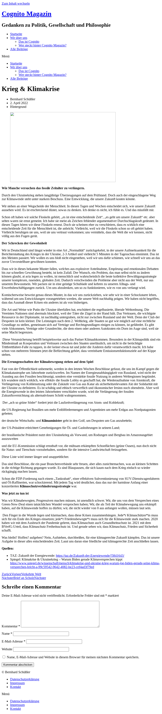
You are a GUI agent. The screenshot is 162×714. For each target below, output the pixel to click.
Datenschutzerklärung (24, 679)
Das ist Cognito (29, 41)
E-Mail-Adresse (13, 641)
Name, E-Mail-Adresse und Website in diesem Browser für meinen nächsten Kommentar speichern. (73, 657)
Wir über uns (18, 38)
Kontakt (15, 687)
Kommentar (11, 626)
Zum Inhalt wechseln (16, 3)
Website (7, 649)
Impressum (17, 683)
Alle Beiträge (19, 49)
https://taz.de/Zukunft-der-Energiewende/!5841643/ (90, 555)
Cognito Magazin (26, 13)
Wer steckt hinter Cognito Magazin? (42, 45)
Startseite (16, 34)
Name (7, 633)
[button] (81, 56)
